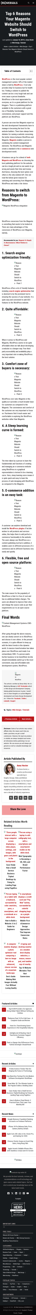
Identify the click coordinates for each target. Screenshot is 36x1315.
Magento (13, 140)
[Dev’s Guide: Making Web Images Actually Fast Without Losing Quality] (11, 973)
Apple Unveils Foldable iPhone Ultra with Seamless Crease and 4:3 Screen (20, 1150)
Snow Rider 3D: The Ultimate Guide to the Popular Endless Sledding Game (20, 1084)
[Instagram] (30, 799)
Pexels (15, 1313)
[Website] (11, 799)
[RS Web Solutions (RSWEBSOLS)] (9, 2)
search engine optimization (20, 291)
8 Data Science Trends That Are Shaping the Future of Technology (20, 1070)
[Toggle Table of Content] (30, 71)
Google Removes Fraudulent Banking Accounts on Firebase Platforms (20, 1120)
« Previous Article (10, 719)
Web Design (15, 43)
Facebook (17, 698)
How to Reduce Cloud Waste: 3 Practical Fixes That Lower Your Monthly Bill (20, 1102)
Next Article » (27, 719)
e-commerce (25, 149)
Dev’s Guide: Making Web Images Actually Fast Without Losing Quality (11, 982)
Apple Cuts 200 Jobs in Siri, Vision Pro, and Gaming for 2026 (20, 1135)
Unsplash (24, 1310)
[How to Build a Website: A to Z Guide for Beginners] (11, 917)
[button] (28, 3)
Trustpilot (18, 1199)
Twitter (24, 698)
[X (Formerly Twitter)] (20, 799)
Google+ (13, 701)
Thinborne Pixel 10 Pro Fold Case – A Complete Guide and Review (20, 1019)
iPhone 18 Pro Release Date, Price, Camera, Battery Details (20, 1127)
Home (5, 46)
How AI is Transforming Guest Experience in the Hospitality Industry (20, 1027)
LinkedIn (6, 701)
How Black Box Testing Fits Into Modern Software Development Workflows (20, 1077)
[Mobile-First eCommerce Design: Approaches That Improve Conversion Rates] (25, 917)
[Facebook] (15, 799)
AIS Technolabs (23, 686)
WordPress (6, 79)
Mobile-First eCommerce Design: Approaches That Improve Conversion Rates (25, 929)
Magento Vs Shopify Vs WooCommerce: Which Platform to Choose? (17, 242)
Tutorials (23, 43)
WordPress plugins (17, 528)
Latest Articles (13, 46)
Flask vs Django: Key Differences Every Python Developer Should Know (20, 1043)
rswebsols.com (18, 1210)
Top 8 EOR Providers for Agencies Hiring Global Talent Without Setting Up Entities (20, 1011)
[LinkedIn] (25, 799)
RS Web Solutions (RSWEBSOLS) (23, 1307)
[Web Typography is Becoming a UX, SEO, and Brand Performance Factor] (25, 853)
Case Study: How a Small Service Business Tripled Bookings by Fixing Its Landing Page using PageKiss (11, 876)
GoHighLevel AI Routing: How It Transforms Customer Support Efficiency (20, 1035)
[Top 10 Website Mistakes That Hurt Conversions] (25, 964)
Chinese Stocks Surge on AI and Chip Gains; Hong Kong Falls (20, 1142)
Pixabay (30, 1310)
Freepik (20, 1313)
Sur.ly (21, 1214)
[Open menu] (4, 1227)
